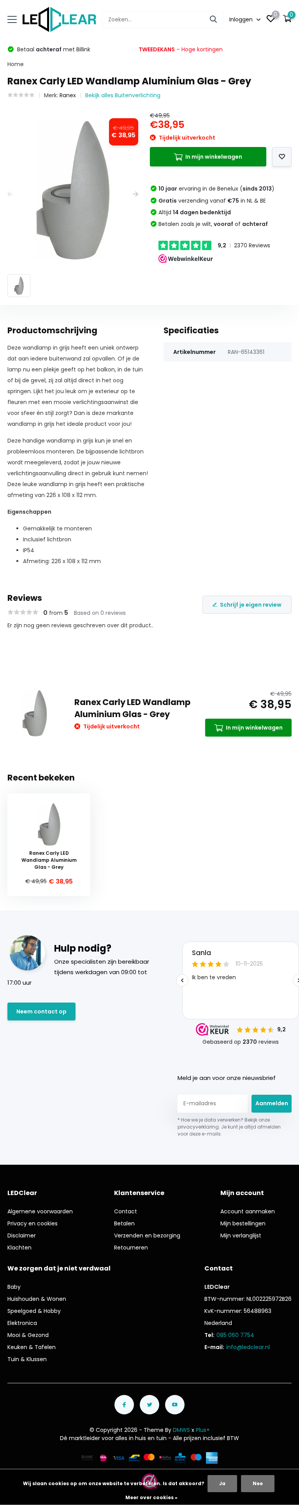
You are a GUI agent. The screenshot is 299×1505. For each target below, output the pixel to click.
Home (15, 64)
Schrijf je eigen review (250, 605)
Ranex (68, 95)
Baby (14, 1287)
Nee (258, 1483)
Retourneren (131, 1247)
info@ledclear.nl (248, 1347)
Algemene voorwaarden (40, 1211)
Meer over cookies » (151, 1497)
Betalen (124, 1223)
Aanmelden (271, 1103)
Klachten (19, 1247)
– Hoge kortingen (181, 49)
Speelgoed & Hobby (34, 1311)
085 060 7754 (235, 1335)
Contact (125, 1211)
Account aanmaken (247, 1211)
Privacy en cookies (32, 1223)
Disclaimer (21, 1235)
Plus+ (203, 1430)
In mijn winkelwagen (213, 157)
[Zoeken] (213, 19)
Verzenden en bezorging (147, 1235)
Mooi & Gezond (28, 1335)
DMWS (181, 1430)
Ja (222, 1483)
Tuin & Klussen (27, 1359)
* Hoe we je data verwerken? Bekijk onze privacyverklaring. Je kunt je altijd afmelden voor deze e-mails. (229, 1126)
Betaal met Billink (53, 49)
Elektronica (22, 1323)
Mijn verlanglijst (240, 1235)
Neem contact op (41, 1011)
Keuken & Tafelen (31, 1347)
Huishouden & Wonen (36, 1299)
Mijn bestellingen (243, 1223)
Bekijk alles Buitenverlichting (122, 95)
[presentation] (10, 194)
